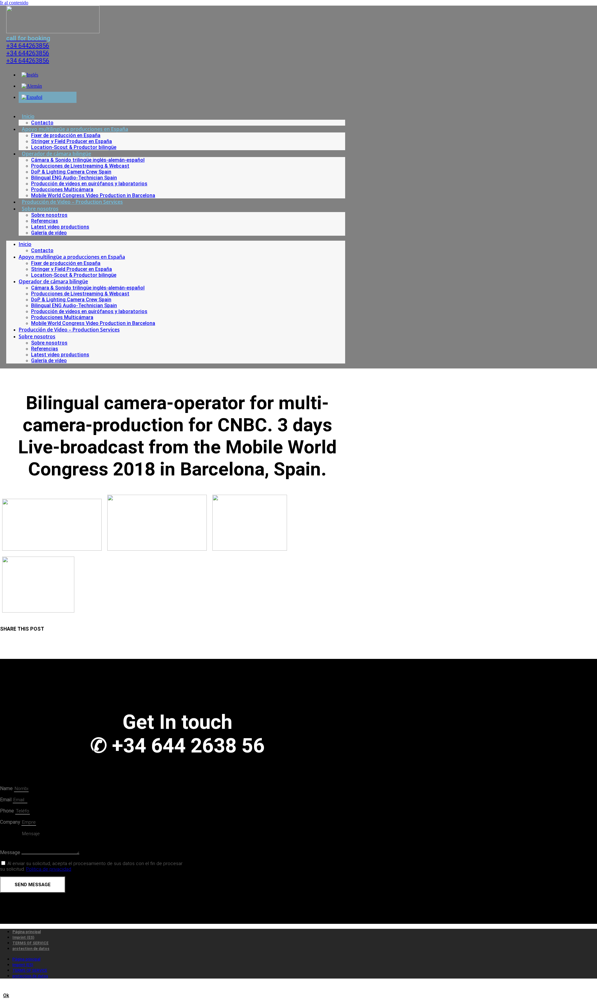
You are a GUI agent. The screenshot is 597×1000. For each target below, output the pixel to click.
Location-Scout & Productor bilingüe (73, 147)
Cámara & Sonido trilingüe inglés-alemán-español (88, 160)
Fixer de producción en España (65, 135)
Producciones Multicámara (62, 189)
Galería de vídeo (49, 233)
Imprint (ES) (23, 937)
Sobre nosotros (40, 208)
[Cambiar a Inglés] (29, 74)
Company (10, 822)
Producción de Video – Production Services (72, 201)
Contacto (42, 123)
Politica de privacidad (48, 869)
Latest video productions (60, 227)
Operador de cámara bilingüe (56, 153)
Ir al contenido (14, 2)
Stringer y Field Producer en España (71, 141)
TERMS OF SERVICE (30, 943)
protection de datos (30, 949)
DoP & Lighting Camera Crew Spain (71, 172)
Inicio (28, 116)
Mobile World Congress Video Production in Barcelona (93, 195)
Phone (7, 811)
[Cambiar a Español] (31, 97)
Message (10, 852)
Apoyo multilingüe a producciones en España (75, 129)
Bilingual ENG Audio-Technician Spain (74, 178)
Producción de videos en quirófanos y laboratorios (89, 184)
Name (7, 788)
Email (6, 800)
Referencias (44, 221)
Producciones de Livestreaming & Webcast (80, 166)
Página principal (26, 932)
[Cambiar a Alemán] (31, 86)
